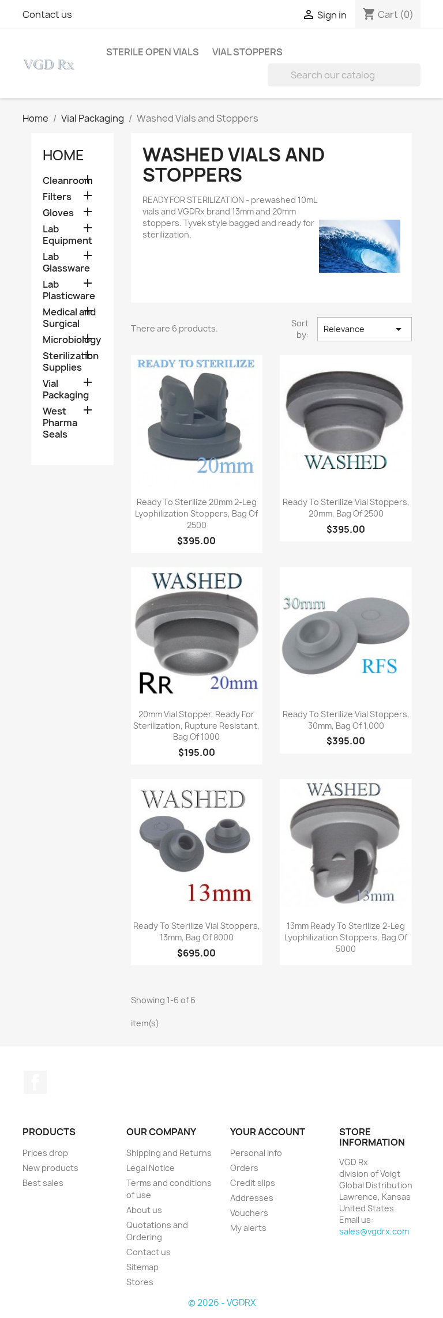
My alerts (248, 1227)
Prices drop (45, 1152)
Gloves (58, 213)
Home (63, 155)
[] (415, 83)
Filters (57, 197)
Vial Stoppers (247, 52)
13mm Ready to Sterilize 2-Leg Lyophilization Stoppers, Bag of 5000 (345, 937)
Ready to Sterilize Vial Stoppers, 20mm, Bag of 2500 (346, 507)
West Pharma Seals (60, 422)
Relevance (365, 329)
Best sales (42, 1182)
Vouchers (249, 1212)
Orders (244, 1167)
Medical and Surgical (69, 318)
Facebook (35, 1082)
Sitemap (142, 1266)
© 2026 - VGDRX (222, 1303)
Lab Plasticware (69, 290)
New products (50, 1167)
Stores (139, 1281)
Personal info (256, 1152)
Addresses (251, 1197)
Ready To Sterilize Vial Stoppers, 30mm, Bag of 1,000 (346, 720)
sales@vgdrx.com (374, 1231)
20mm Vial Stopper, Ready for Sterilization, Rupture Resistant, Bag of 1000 (196, 726)
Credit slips (252, 1182)
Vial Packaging (66, 389)
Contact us (47, 14)
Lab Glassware (66, 262)
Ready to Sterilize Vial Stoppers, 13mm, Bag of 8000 (196, 931)
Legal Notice (150, 1167)
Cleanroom (68, 181)
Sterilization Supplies (71, 362)
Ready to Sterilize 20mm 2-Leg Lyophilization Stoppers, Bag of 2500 (196, 513)
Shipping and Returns (169, 1152)
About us (144, 1209)
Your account (267, 1131)
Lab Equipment (67, 235)
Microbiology (72, 340)
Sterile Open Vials (152, 52)
